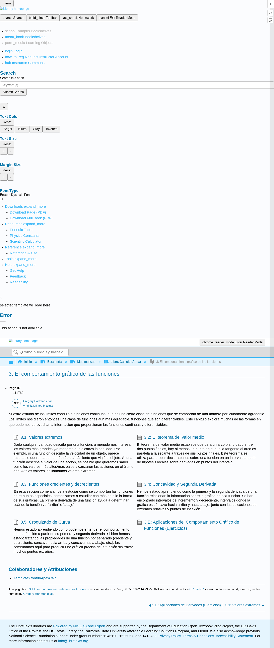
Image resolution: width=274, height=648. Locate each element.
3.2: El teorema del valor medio (174, 437)
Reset (7, 122)
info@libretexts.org (72, 641)
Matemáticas (86, 361)
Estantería (55, 361)
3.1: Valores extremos (41, 437)
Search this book (12, 78)
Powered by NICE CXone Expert (79, 626)
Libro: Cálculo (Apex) (126, 361)
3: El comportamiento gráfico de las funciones (59, 589)
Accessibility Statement (234, 636)
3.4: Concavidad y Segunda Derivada (180, 484)
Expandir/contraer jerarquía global (13, 362)
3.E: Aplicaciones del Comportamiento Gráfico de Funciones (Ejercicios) (191, 525)
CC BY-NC (197, 589)
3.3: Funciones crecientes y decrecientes (59, 484)
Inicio (28, 361)
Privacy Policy (169, 636)
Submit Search (13, 92)
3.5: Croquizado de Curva (45, 522)
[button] (18, 276)
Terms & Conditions (198, 636)
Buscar (16, 352)
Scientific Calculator (26, 241)
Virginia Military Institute (38, 405)
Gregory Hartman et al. (37, 401)
